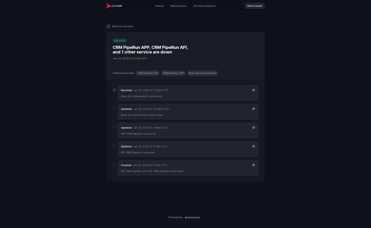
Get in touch (254, 5)
